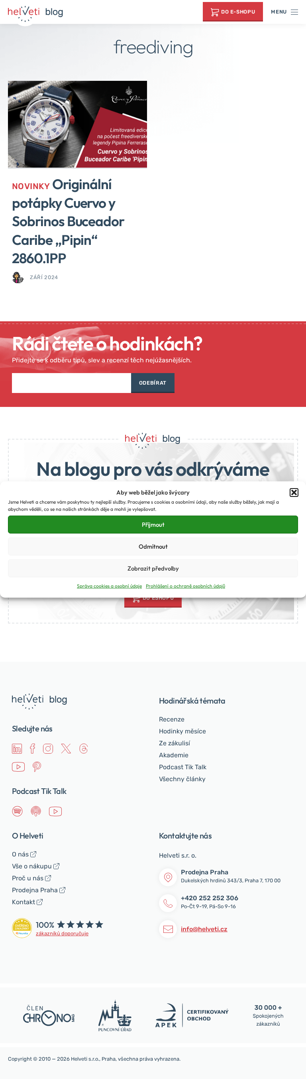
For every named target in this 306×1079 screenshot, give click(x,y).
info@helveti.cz (204, 929)
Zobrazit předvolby (153, 568)
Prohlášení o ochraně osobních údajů (185, 586)
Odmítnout (153, 546)
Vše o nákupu (32, 866)
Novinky (31, 186)
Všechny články (182, 779)
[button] (294, 492)
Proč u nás (27, 878)
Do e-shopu (238, 12)
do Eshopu (158, 598)
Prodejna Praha (35, 890)
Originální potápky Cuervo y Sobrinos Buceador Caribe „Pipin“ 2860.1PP (68, 221)
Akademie (173, 755)
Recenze (171, 719)
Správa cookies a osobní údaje (109, 586)
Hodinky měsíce (182, 731)
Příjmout (153, 524)
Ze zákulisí (174, 743)
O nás (20, 854)
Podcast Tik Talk (182, 767)
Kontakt (23, 902)
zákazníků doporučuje (62, 933)
